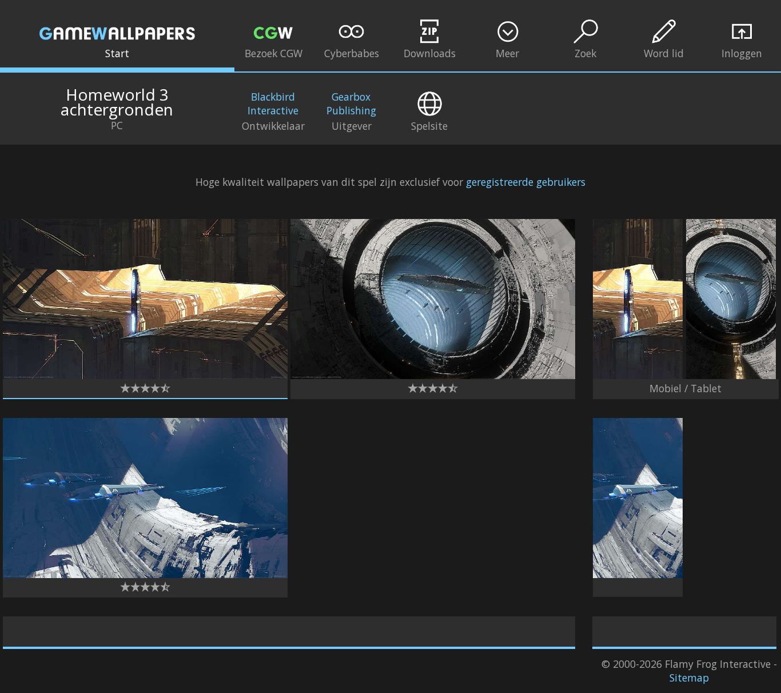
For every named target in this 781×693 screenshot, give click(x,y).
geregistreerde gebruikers (525, 182)
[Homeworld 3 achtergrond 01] (145, 375)
